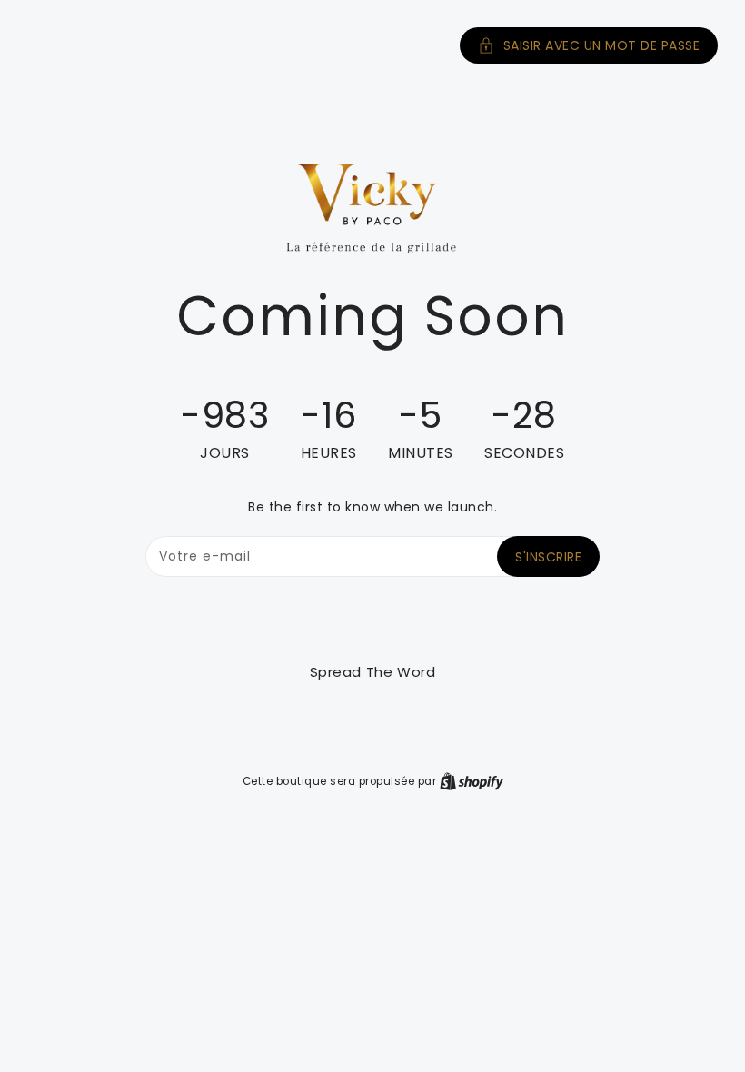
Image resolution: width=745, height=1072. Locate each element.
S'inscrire (548, 557)
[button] (372, 45)
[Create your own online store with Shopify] (471, 780)
